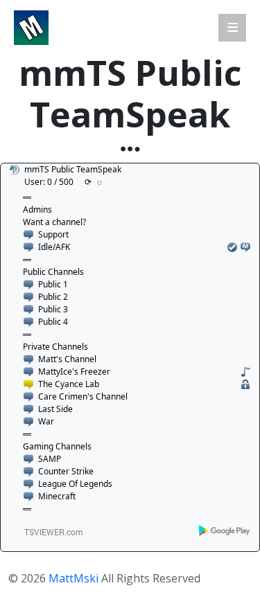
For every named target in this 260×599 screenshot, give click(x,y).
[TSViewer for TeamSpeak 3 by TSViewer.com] (48, 531)
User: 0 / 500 (48, 182)
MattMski (73, 578)
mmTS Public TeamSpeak (72, 169)
